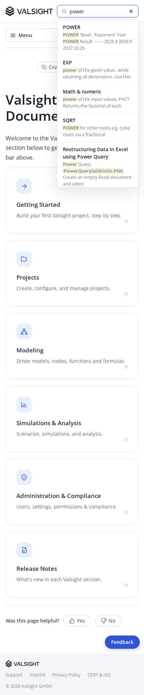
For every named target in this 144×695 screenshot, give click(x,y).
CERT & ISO (99, 675)
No (112, 621)
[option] (97, 37)
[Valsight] (22, 663)
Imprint (37, 675)
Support (14, 675)
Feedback (122, 642)
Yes (81, 621)
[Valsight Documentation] (29, 11)
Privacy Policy (66, 675)
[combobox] (102, 11)
